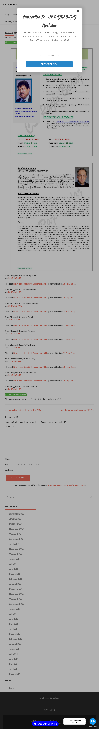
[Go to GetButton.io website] (93, 726)
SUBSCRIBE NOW (49, 64)
